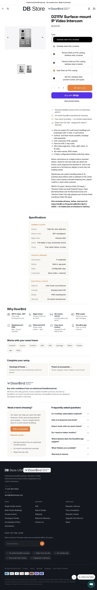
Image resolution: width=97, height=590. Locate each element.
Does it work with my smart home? (67, 426)
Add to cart (81, 88)
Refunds (39, 568)
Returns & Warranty (42, 518)
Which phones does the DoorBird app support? (68, 440)
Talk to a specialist (20, 429)
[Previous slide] (7, 37)
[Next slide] (43, 37)
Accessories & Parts (12, 522)
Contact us (39, 522)
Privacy (25, 568)
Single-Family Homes (13, 506)
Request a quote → (18, 435)
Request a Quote (72, 514)
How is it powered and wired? (64, 420)
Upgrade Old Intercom (74, 518)
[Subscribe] (42, 543)
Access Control (10, 514)
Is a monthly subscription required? (67, 414)
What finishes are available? (64, 448)
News (68, 522)
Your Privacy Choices (60, 568)
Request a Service (73, 506)
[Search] (7, 8)
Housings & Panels (12, 518)
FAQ (36, 506)
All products (9, 526)
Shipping (38, 514)
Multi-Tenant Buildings (13, 510)
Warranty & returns (60, 454)
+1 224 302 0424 (12, 489)
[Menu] (2, 8)
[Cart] (94, 8)
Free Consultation (72, 510)
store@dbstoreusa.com (14, 495)
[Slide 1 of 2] (21, 69)
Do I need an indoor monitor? (64, 432)
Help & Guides (40, 510)
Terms (32, 568)
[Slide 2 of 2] (29, 69)
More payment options (71, 101)
